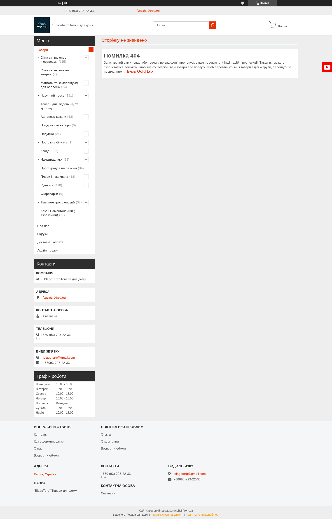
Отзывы (106, 434)
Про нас (43, 226)
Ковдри (46, 151)
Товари (42, 50)
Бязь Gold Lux (140, 71)
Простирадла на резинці (59, 168)
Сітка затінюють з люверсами (53, 59)
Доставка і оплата (50, 242)
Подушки (47, 134)
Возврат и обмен (46, 455)
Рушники (47, 185)
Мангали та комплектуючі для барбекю (59, 85)
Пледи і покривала (54, 176)
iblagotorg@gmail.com (59, 357)
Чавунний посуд (52, 95)
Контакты (40, 434)
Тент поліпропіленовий (58, 202)
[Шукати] (212, 25)
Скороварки (49, 194)
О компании (110, 441)
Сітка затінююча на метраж (55, 72)
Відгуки (42, 234)
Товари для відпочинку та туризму (59, 106)
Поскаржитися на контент (167, 514)
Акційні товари (47, 250)
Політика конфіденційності (203, 514)
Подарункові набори (56, 125)
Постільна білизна (54, 142)
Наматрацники (51, 159)
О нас (38, 448)
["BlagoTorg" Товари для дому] (42, 25)
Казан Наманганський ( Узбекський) (58, 213)
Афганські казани (53, 116)
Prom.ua (187, 510)
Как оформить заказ (48, 441)
